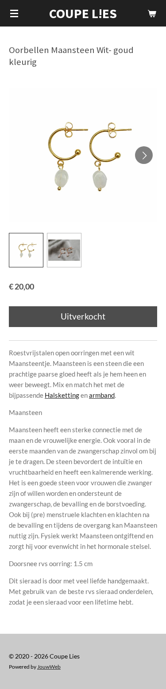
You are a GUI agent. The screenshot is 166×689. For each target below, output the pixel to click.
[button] (26, 250)
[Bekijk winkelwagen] (152, 13)
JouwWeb (49, 666)
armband (102, 395)
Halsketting (62, 395)
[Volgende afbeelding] (144, 155)
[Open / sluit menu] (14, 13)
